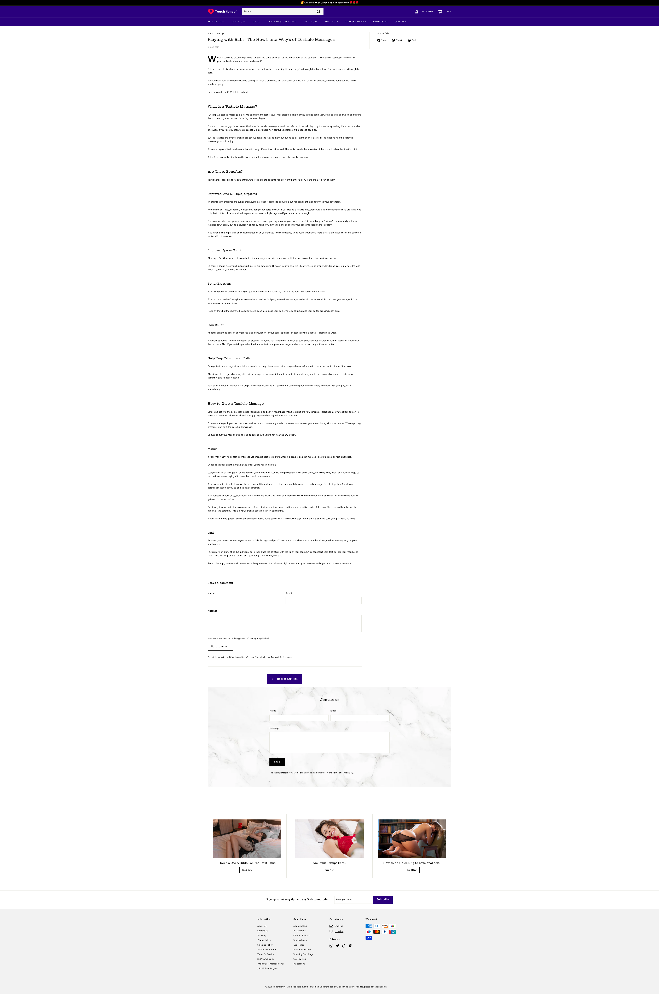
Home (210, 33)
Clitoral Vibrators (301, 935)
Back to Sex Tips (287, 679)
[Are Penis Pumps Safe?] (329, 838)
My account (299, 964)
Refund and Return (266, 949)
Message (212, 611)
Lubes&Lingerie (355, 21)
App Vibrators (300, 926)
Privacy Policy (261, 657)
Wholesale (380, 21)
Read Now (247, 870)
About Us (262, 926)
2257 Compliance (265, 959)
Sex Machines (300, 940)
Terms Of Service (265, 954)
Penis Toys (310, 21)
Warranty (261, 935)
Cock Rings (298, 945)
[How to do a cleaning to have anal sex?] (412, 838)
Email (289, 594)
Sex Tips (220, 33)
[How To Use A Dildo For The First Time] (247, 838)
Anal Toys (332, 21)
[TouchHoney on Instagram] (331, 945)
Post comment (220, 646)
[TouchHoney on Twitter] (337, 945)
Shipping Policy (265, 945)
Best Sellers (216, 21)
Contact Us (262, 931)
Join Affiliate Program (267, 968)
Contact (401, 21)
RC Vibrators (299, 931)
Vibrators (239, 21)
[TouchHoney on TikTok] (343, 945)
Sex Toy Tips (299, 959)
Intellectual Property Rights (270, 964)
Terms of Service (278, 657)
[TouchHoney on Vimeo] (350, 945)
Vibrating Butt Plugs (303, 954)
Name (211, 594)
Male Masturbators (282, 21)
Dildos (257, 21)
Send (277, 762)
